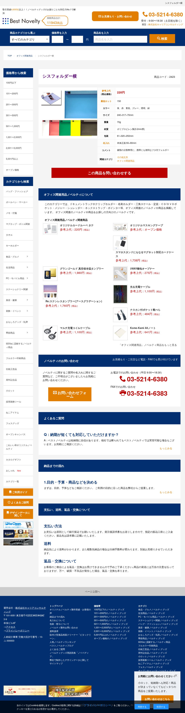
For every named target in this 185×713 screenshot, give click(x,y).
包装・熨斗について (59, 623)
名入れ (106, 143)
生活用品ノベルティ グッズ (151, 613)
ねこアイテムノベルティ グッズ (153, 663)
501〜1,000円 (13, 126)
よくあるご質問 (57, 649)
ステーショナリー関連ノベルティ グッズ (158, 620)
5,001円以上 (12, 158)
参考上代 (106, 90)
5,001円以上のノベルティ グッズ (110, 634)
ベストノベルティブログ (62, 645)
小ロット (10, 390)
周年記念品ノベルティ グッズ (152, 652)
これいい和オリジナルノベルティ (19, 446)
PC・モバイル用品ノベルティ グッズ (156, 616)
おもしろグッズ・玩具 (17, 321)
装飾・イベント (13, 310)
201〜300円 (12, 104)
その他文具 (122, 157)
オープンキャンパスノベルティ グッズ (157, 670)
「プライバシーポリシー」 (97, 705)
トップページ (56, 605)
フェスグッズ (12, 423)
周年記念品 (11, 379)
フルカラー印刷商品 (15, 358)
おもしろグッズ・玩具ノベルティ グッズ (158, 634)
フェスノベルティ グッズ (150, 667)
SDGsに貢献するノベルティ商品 (18, 345)
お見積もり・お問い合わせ (117, 16)
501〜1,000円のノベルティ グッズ (111, 623)
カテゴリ (142, 605)
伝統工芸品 (11, 369)
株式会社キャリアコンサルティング (165, 24)
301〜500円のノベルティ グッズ (110, 620)
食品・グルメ (12, 256)
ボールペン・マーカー (17, 202)
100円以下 (11, 82)
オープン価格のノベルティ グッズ (110, 638)
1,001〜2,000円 (13, 137)
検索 (164, 38)
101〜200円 (12, 93)
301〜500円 (12, 115)
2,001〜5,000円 (13, 148)
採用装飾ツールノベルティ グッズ (154, 660)
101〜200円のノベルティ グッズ (110, 613)
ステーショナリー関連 (17, 289)
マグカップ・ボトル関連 (18, 224)
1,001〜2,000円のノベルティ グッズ (112, 627)
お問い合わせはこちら (157, 699)
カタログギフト (13, 459)
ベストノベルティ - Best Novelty (21, 21)
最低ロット (106, 101)
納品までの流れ (57, 616)
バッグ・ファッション (17, 191)
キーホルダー (12, 245)
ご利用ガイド (19, 492)
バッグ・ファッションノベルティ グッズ (158, 623)
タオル (9, 234)
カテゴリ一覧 (12, 481)
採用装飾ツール (13, 401)
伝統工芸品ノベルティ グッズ (152, 649)
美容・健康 (11, 300)
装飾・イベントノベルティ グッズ (154, 631)
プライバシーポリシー (17, 630)
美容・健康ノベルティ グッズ (152, 627)
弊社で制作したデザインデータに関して (69, 660)
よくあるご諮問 (20, 502)
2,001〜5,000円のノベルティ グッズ (112, 631)
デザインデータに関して (20, 514)
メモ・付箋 (11, 213)
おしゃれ (13, 470)
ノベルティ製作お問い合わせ (64, 627)
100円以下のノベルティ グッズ (109, 609)
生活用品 (10, 267)
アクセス (10, 626)
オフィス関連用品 (25, 55)
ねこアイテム (12, 412)
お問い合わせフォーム (72, 394)
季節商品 (10, 332)
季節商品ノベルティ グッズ (151, 638)
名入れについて (57, 620)
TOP (10, 55)
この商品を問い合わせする (109, 172)
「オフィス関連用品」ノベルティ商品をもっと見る (148, 345)
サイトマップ (56, 663)
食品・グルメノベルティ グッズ (153, 609)
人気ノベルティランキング (63, 642)
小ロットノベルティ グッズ (151, 656)
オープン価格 (12, 169)
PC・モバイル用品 (15, 278)
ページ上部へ (92, 591)
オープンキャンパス (15, 434)
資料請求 (54, 631)
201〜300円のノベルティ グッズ (110, 616)
